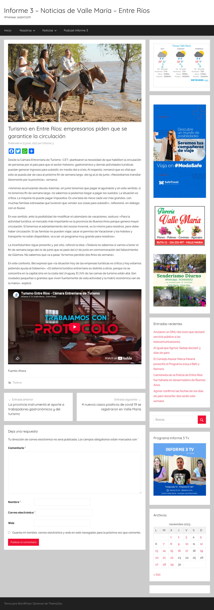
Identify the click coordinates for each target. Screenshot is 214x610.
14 (164, 550)
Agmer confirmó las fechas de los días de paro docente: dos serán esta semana (178, 396)
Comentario (17, 448)
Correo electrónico (21, 512)
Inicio (7, 30)
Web (11, 523)
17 (186, 550)
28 (164, 564)
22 (171, 557)
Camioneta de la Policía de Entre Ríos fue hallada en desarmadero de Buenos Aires (179, 380)
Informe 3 (48, 143)
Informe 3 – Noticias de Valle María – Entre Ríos (77, 10)
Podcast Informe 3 (76, 30)
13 (156, 550)
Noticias (47, 30)
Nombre (14, 502)
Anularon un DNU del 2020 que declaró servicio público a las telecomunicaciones (179, 337)
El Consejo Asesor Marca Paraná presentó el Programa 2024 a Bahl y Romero (176, 364)
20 (156, 557)
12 (201, 544)
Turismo (17, 382)
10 (186, 544)
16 (179, 550)
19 (201, 550)
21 (164, 557)
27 (156, 564)
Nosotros (26, 30)
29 (172, 564)
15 (171, 550)
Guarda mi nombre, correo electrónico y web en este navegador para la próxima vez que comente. (76, 532)
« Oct (156, 574)
